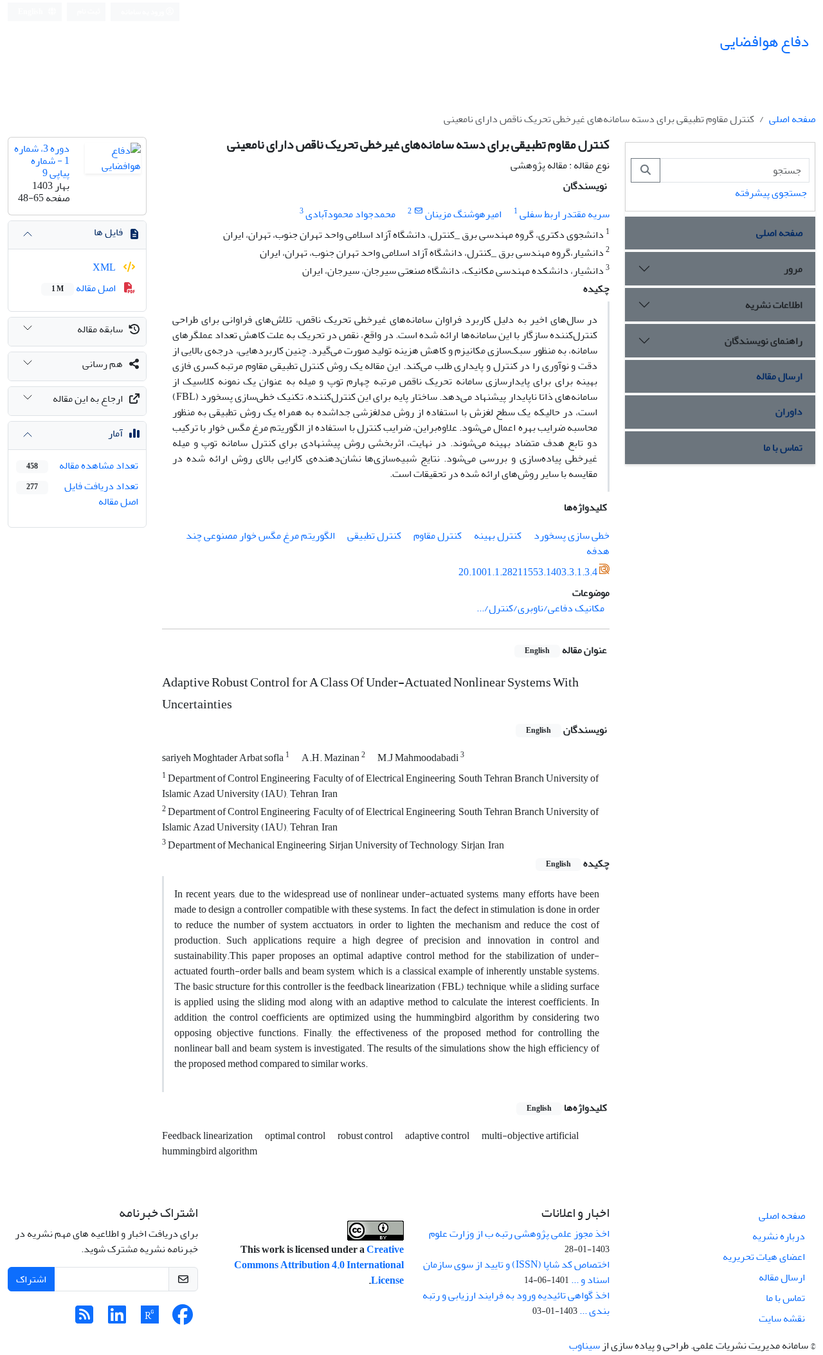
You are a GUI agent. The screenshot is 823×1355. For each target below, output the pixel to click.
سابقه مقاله (100, 329)
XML (105, 267)
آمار (115, 433)
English (31, 11)
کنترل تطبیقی (374, 535)
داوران (788, 411)
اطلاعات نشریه (773, 304)
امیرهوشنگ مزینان (463, 214)
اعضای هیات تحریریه (764, 1256)
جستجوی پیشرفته (771, 192)
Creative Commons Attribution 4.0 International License (319, 1265)
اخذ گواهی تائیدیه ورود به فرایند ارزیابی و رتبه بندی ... (516, 1303)
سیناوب (584, 1345)
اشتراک (31, 1279)
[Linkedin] (117, 1319)
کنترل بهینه (497, 535)
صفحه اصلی (792, 119)
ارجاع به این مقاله (88, 398)
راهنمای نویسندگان (763, 340)
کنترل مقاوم (437, 535)
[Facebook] (182, 1319)
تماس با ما (782, 447)
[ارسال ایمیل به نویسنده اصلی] (418, 211)
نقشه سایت (782, 1318)
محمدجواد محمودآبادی (350, 214)
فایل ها (108, 232)
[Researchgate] (149, 1319)
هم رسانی (102, 363)
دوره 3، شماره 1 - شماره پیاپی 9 (41, 161)
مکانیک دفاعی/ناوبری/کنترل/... (540, 608)
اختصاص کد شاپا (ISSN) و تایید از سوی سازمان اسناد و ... (516, 1272)
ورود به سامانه (143, 11)
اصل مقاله (84, 288)
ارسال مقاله (779, 376)
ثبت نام (88, 11)
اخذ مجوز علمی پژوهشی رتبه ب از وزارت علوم (519, 1233)
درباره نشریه (778, 1236)
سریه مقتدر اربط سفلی (565, 214)
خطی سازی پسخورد (572, 535)
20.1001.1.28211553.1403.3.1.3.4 (527, 572)
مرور (793, 268)
